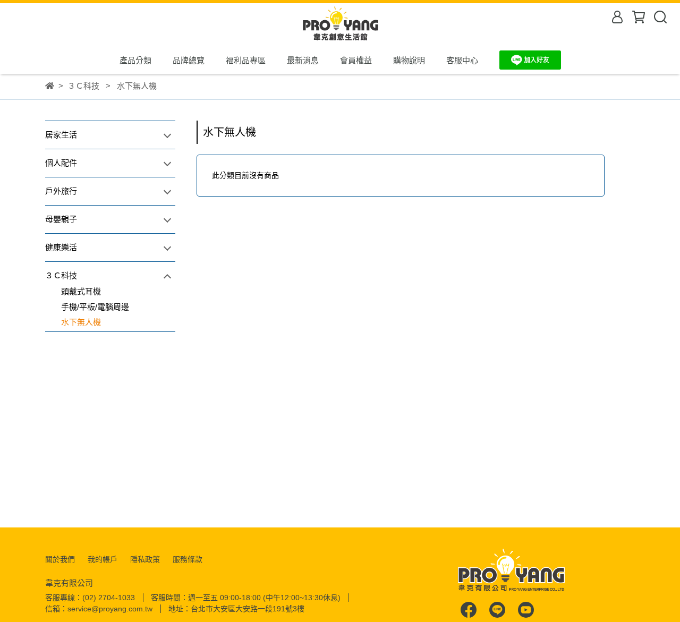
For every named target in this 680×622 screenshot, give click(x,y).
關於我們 (60, 559)
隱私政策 (145, 559)
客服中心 (462, 60)
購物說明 (409, 60)
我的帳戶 (102, 559)
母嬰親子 (61, 219)
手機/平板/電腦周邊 (95, 306)
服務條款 (187, 559)
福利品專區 (246, 60)
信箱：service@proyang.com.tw (98, 608)
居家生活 (61, 134)
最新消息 (303, 60)
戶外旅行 (61, 190)
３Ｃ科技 (61, 275)
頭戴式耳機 (81, 291)
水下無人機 (81, 322)
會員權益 (356, 60)
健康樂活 (61, 247)
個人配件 (61, 162)
